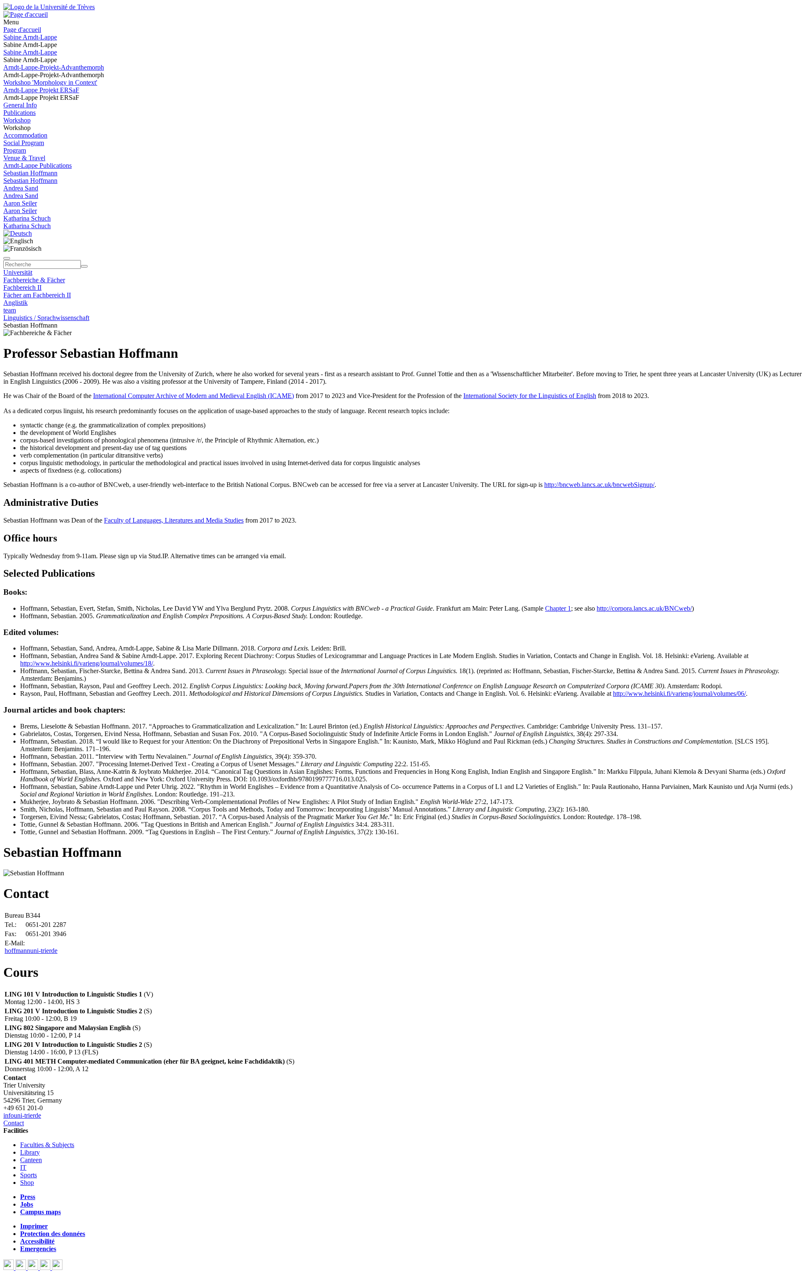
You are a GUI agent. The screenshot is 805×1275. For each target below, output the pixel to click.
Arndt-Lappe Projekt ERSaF (41, 90)
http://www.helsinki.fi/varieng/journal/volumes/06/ (679, 693)
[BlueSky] (22, 1267)
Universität (17, 272)
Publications (19, 112)
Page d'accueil (22, 29)
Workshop (17, 120)
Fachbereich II (22, 287)
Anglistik (15, 302)
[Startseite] (49, 6)
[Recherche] (84, 266)
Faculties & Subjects (47, 1144)
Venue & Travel (24, 157)
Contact (13, 1123)
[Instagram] (46, 1267)
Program (14, 150)
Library (30, 1152)
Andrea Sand (20, 188)
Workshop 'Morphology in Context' (50, 82)
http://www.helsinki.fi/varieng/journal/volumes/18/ (86, 663)
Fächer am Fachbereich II (37, 295)
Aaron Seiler (20, 203)
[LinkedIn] (57, 1267)
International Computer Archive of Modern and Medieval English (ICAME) (193, 395)
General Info (20, 105)
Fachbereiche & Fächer (34, 280)
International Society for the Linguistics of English (529, 395)
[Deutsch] (17, 233)
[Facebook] (9, 1267)
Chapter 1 (558, 608)
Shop (27, 1182)
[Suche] (6, 258)
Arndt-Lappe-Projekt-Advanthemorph (53, 67)
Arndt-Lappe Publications (37, 165)
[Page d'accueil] (25, 14)
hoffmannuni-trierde (31, 950)
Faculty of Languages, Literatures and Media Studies (174, 520)
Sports (28, 1175)
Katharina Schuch (27, 218)
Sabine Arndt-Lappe (30, 37)
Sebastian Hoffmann (30, 173)
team (9, 310)
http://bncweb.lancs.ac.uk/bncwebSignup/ (599, 484)
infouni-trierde (22, 1115)
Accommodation (25, 135)
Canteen (31, 1159)
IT (23, 1167)
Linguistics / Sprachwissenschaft (46, 317)
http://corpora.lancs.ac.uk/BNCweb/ (644, 608)
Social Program (23, 142)
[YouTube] (34, 1267)
